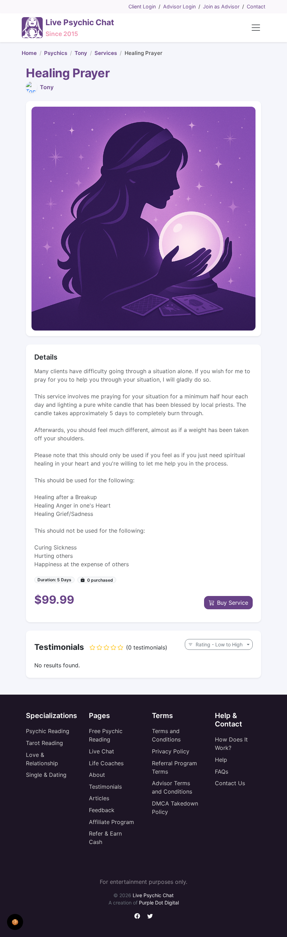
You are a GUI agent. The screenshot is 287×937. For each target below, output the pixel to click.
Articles (99, 798)
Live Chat (101, 751)
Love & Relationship (42, 759)
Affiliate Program (111, 821)
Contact (256, 6)
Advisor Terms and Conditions (172, 787)
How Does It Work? (231, 743)
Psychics (55, 53)
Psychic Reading (47, 730)
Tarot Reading (44, 742)
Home (29, 53)
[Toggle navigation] (255, 27)
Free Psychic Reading (105, 735)
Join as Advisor (221, 6)
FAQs (221, 771)
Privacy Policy (170, 751)
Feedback (101, 810)
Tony (81, 53)
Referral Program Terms (174, 767)
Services (105, 53)
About (97, 774)
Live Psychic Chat (153, 895)
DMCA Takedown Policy (175, 807)
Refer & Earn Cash (105, 837)
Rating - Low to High (219, 644)
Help (221, 759)
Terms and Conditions (166, 735)
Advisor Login (179, 6)
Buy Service (232, 602)
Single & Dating (46, 774)
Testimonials (105, 786)
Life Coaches (106, 763)
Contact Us (230, 783)
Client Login (142, 6)
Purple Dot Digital (159, 903)
